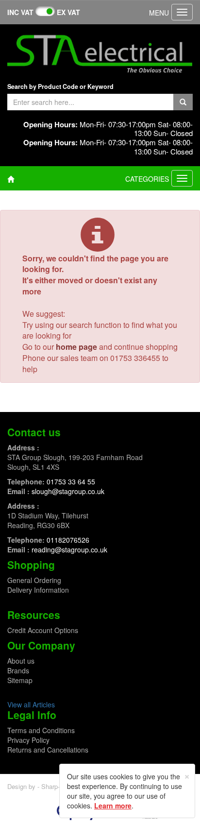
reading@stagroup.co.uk (69, 549)
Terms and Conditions (41, 730)
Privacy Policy (28, 740)
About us (20, 661)
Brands (18, 670)
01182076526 (68, 540)
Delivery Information (38, 590)
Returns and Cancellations (47, 749)
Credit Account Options (42, 630)
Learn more (113, 805)
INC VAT (20, 12)
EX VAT (68, 12)
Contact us (34, 432)
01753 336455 (135, 357)
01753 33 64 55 (71, 481)
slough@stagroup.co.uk (68, 491)
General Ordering (34, 580)
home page (76, 346)
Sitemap (20, 680)
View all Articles (31, 704)
